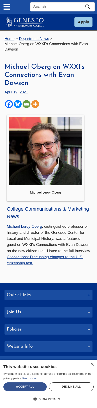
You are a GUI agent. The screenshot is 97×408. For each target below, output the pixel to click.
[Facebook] (9, 104)
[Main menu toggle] (7, 7)
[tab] (48, 295)
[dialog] (48, 384)
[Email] (26, 104)
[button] (83, 22)
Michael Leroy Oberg (24, 226)
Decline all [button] (71, 386)
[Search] (87, 7)
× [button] (92, 364)
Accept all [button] (25, 386)
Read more (29, 378)
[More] (35, 104)
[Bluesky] (18, 104)
